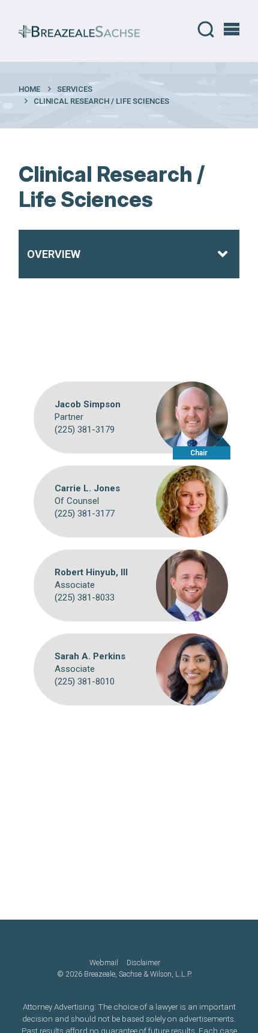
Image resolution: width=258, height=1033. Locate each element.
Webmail (103, 963)
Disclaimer (143, 963)
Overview (53, 254)
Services (74, 89)
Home (29, 89)
